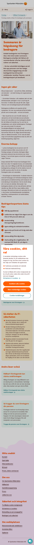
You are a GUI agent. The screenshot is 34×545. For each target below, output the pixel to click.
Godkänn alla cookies (17, 284)
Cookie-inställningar (17, 295)
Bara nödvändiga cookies (17, 290)
